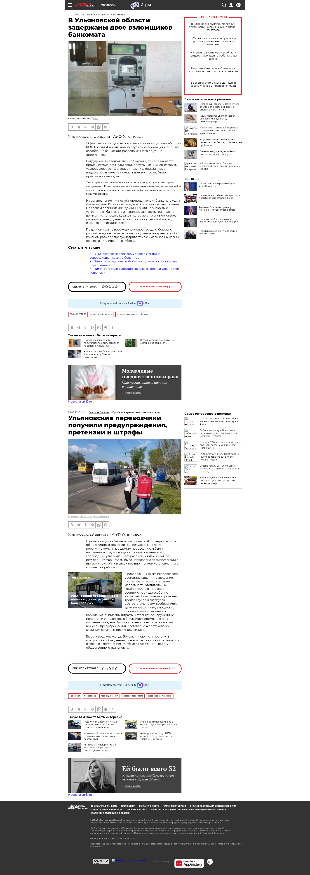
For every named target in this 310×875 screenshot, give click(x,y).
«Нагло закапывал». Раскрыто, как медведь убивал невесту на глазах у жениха (220, 166)
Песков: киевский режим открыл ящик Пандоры (217, 184)
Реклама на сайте (137, 809)
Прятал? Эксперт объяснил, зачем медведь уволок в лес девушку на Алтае (219, 421)
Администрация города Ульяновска (88, 516)
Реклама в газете (149, 806)
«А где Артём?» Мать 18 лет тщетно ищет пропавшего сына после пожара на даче (219, 457)
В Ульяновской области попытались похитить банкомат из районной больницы (101, 343)
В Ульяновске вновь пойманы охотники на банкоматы (157, 341)
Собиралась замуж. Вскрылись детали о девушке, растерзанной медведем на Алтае (218, 433)
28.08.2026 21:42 (77, 412)
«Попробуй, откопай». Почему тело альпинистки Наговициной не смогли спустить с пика (219, 107)
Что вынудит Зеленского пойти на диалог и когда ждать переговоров (218, 220)
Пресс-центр (128, 806)
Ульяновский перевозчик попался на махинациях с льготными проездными (103, 736)
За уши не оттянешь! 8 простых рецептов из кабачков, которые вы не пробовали (221, 142)
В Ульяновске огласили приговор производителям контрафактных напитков (213, 41)
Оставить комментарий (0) (155, 287)
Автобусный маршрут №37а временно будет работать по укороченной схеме (156, 736)
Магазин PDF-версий (174, 806)
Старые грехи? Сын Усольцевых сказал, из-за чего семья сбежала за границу (220, 468)
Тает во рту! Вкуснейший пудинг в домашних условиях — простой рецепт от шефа (219, 480)
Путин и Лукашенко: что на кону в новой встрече (218, 232)
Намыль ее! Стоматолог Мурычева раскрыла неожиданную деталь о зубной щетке (219, 130)
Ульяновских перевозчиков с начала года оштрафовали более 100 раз (158, 724)
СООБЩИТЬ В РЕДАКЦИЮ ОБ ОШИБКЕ (110, 813)
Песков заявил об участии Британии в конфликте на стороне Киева (219, 196)
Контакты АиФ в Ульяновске (106, 809)
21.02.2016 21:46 (76, 14)
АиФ (95, 118)
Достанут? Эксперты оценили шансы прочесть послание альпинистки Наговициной (220, 445)
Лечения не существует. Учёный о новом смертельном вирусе (218, 153)
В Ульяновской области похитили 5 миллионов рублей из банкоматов (103, 354)
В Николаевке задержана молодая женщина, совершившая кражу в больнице (125, 255)
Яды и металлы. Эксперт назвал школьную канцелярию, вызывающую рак (217, 118)
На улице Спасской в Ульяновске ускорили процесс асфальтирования (213, 70)
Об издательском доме (103, 806)
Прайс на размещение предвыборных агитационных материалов (189, 809)
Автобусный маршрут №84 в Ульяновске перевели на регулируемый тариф (100, 747)
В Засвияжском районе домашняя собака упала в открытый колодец (213, 84)
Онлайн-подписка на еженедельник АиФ (213, 806)
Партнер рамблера (161, 861)
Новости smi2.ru (80, 401)
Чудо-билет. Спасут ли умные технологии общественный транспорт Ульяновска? (100, 724)
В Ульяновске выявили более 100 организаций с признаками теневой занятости (213, 27)
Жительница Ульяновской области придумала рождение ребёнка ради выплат (213, 55)
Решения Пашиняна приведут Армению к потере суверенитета (217, 208)
